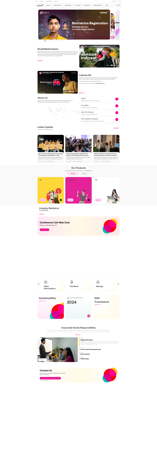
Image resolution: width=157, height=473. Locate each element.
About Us (48, 5)
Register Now (44, 229)
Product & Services (57, 5)
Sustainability (86, 5)
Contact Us (114, 1)
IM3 (37, 1)
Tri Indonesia (41, 1)
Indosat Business (49, 1)
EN (120, 1)
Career (106, 5)
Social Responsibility (97, 5)
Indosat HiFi (56, 1)
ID (118, 1)
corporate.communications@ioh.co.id (50, 378)
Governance (77, 5)
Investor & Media (68, 5)
